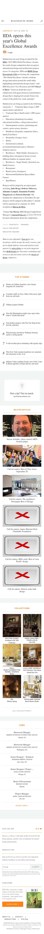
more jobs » (22, 806)
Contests (7, 31)
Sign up (25, 239)
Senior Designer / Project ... (22, 769)
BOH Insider (12, 251)
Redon (12, 674)
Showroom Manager (22, 732)
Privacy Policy (35, 873)
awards (25, 224)
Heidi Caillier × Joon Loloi (32, 639)
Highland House (32, 699)
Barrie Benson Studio (32, 701)
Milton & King (12, 638)
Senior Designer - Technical (22, 756)
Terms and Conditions (22, 923)
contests (14, 224)
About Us (6, 917)
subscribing (16, 248)
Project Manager (22, 793)
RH (12, 699)
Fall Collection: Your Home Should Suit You (32, 671)
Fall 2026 (32, 642)
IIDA (4, 62)
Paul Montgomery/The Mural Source (11, 670)
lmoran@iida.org (19, 214)
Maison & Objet (19, 207)
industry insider (11, 232)
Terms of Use (5, 873)
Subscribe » (13, 904)
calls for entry (11, 228)
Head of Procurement (22, 781)
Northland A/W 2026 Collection (12, 641)
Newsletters (10, 919)
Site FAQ (24, 919)
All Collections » (22, 711)
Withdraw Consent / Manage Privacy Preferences (23, 929)
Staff (10, 52)
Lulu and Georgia (32, 668)
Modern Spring (12, 701)
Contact (19, 917)
